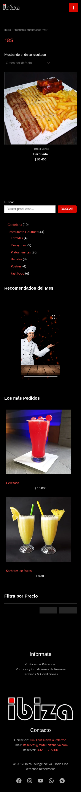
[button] (40, 345)
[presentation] (40, 376)
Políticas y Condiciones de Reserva (40, 669)
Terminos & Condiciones (40, 674)
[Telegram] (62, 780)
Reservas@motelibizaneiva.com (45, 745)
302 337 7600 (47, 750)
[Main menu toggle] (73, 7)
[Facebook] (19, 780)
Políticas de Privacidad (40, 664)
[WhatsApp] (51, 780)
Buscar (9, 202)
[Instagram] (29, 780)
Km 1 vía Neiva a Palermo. (48, 740)
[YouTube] (40, 780)
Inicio (7, 29)
